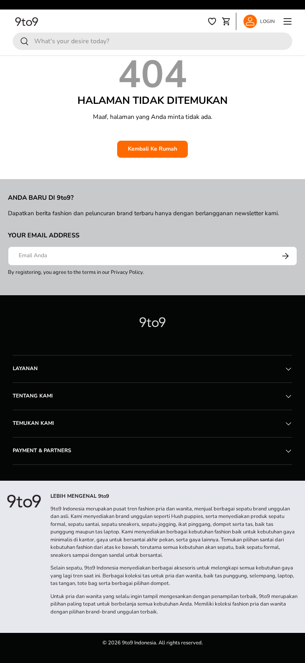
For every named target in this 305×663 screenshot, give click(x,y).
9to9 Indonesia (139, 642)
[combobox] (152, 41)
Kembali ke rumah (152, 149)
